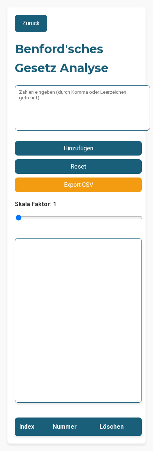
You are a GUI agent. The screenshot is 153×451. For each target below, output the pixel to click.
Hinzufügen (78, 148)
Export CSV (78, 184)
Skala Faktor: (35, 204)
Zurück (31, 23)
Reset (78, 166)
